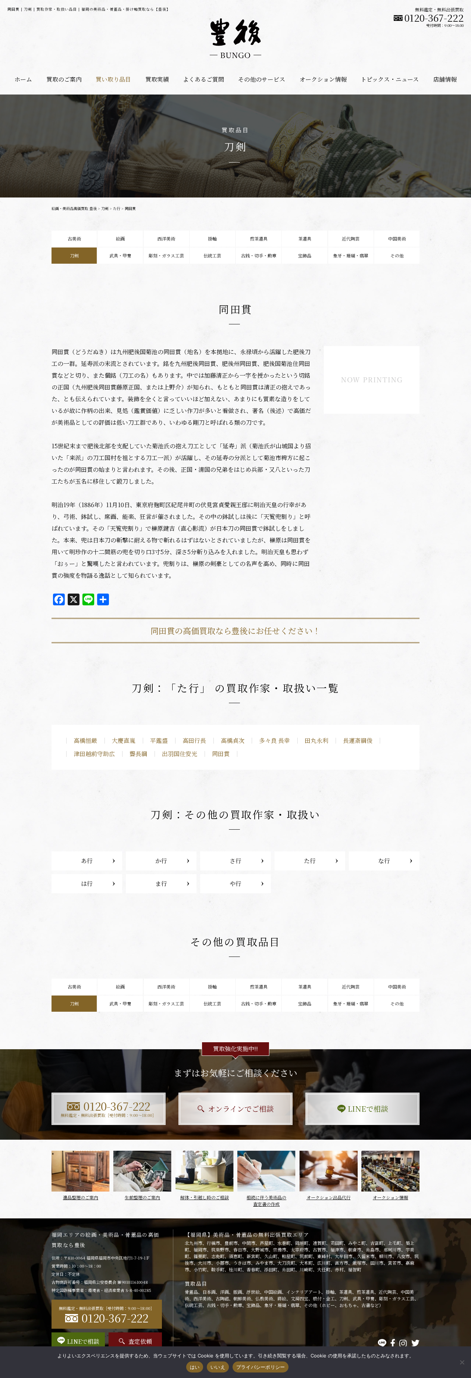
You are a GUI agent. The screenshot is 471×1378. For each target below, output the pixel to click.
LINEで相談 (368, 1108)
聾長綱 (138, 753)
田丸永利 (316, 740)
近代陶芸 (351, 238)
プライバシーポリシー (260, 1367)
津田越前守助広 (94, 753)
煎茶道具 (259, 238)
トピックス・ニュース (390, 79)
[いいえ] (461, 1362)
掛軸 (212, 238)
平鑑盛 (159, 740)
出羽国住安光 (179, 753)
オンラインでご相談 (241, 1108)
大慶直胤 (123, 740)
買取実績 (157, 79)
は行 (87, 883)
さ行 (235, 861)
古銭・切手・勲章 (258, 255)
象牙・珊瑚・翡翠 (350, 255)
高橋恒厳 (85, 740)
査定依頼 (140, 1341)
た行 (116, 208)
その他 (397, 255)
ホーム (23, 79)
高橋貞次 (232, 740)
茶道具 (304, 238)
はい (195, 1367)
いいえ (217, 1367)
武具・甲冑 (120, 255)
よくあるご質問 (203, 79)
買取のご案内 (64, 79)
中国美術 (397, 238)
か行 (161, 861)
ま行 (161, 883)
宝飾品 (304, 255)
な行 (384, 861)
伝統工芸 (212, 255)
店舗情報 (445, 79)
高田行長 (194, 740)
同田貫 (221, 753)
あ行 (87, 861)
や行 (235, 883)
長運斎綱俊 (357, 740)
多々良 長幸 (274, 740)
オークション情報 (323, 79)
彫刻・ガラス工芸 (166, 255)
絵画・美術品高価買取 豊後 (74, 208)
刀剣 (105, 208)
